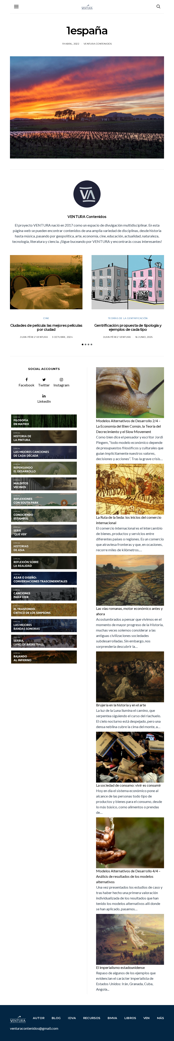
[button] (82, 344)
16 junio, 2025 (144, 337)
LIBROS (130, 1018)
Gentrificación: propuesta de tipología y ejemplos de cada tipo (127, 327)
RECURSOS (91, 1018)
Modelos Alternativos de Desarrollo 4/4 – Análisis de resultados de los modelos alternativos (128, 876)
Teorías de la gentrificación (127, 318)
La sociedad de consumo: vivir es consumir (128, 785)
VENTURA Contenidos (98, 43)
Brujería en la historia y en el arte (121, 705)
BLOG (56, 1018)
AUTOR (38, 1018)
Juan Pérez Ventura (34, 337)
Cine (46, 318)
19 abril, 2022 (70, 43)
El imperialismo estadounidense (120, 967)
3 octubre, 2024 (62, 337)
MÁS (160, 1018)
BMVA (112, 1018)
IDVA (72, 1018)
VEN (146, 1018)
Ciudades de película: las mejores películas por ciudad (46, 327)
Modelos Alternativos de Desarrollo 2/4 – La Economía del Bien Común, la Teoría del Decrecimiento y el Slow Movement (128, 426)
